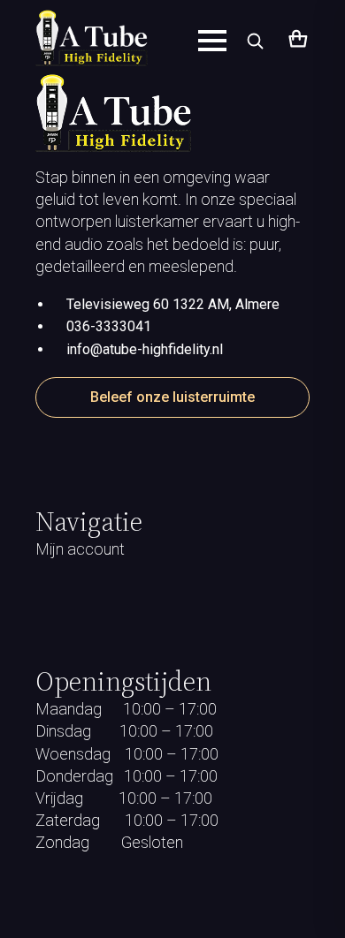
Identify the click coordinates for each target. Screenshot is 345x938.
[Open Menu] (212, 40)
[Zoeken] (254, 40)
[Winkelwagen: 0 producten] (296, 40)
